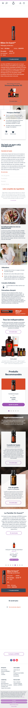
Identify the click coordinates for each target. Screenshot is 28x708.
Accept (14, 700)
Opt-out (14, 702)
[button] (8, 410)
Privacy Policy (14, 706)
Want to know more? (14, 704)
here (23, 697)
